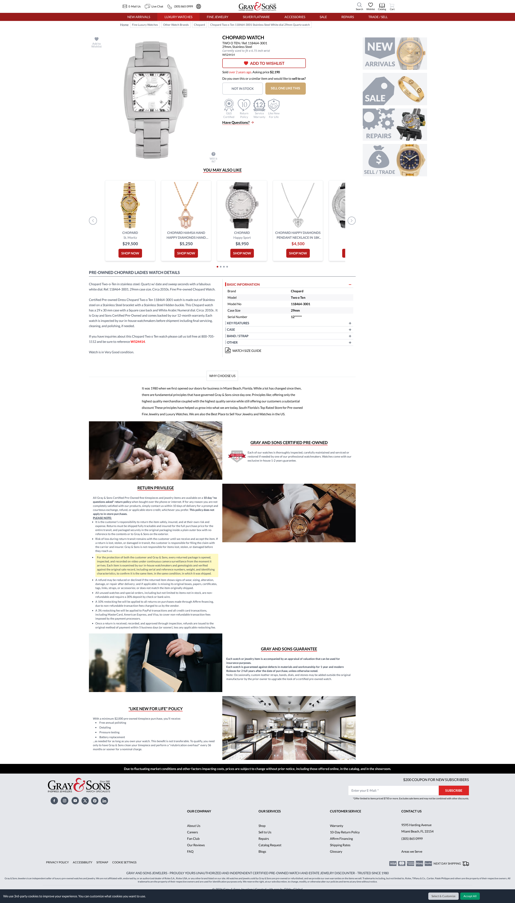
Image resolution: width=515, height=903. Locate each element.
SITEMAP (101, 874)
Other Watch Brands (176, 25)
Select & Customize (444, 896)
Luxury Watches (178, 16)
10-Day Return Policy (345, 843)
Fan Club (193, 850)
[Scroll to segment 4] (227, 267)
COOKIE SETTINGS (123, 874)
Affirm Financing (341, 850)
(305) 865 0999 (412, 850)
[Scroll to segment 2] (220, 267)
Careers (192, 843)
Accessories (294, 16)
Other (232, 342)
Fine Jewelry (217, 16)
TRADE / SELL (378, 16)
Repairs (347, 16)
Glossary (336, 863)
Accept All (470, 896)
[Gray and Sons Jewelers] (257, 6)
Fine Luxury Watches (145, 25)
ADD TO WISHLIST (268, 63)
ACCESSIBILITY (81, 874)
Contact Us (411, 822)
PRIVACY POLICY (57, 874)
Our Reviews (196, 856)
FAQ (190, 863)
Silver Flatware (256, 16)
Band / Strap (238, 336)
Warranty (336, 837)
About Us (194, 837)
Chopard (199, 25)
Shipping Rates (340, 856)
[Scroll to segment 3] (224, 267)
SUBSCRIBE (453, 802)
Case (231, 329)
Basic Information (243, 284)
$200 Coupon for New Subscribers (435, 791)
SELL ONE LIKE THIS (288, 88)
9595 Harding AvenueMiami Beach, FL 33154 (418, 839)
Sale (323, 16)
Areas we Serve (412, 863)
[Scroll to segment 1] (217, 267)
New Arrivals (138, 16)
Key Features (238, 323)
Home (124, 24)
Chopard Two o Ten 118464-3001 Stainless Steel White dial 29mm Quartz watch (260, 25)
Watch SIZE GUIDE (247, 350)
